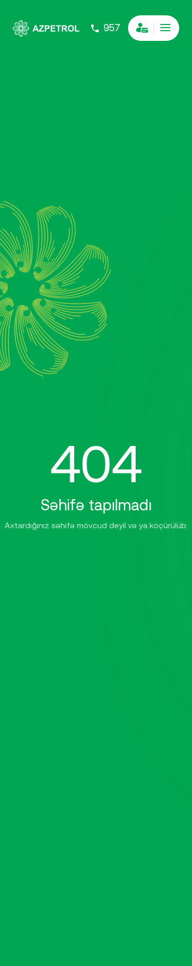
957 (111, 28)
